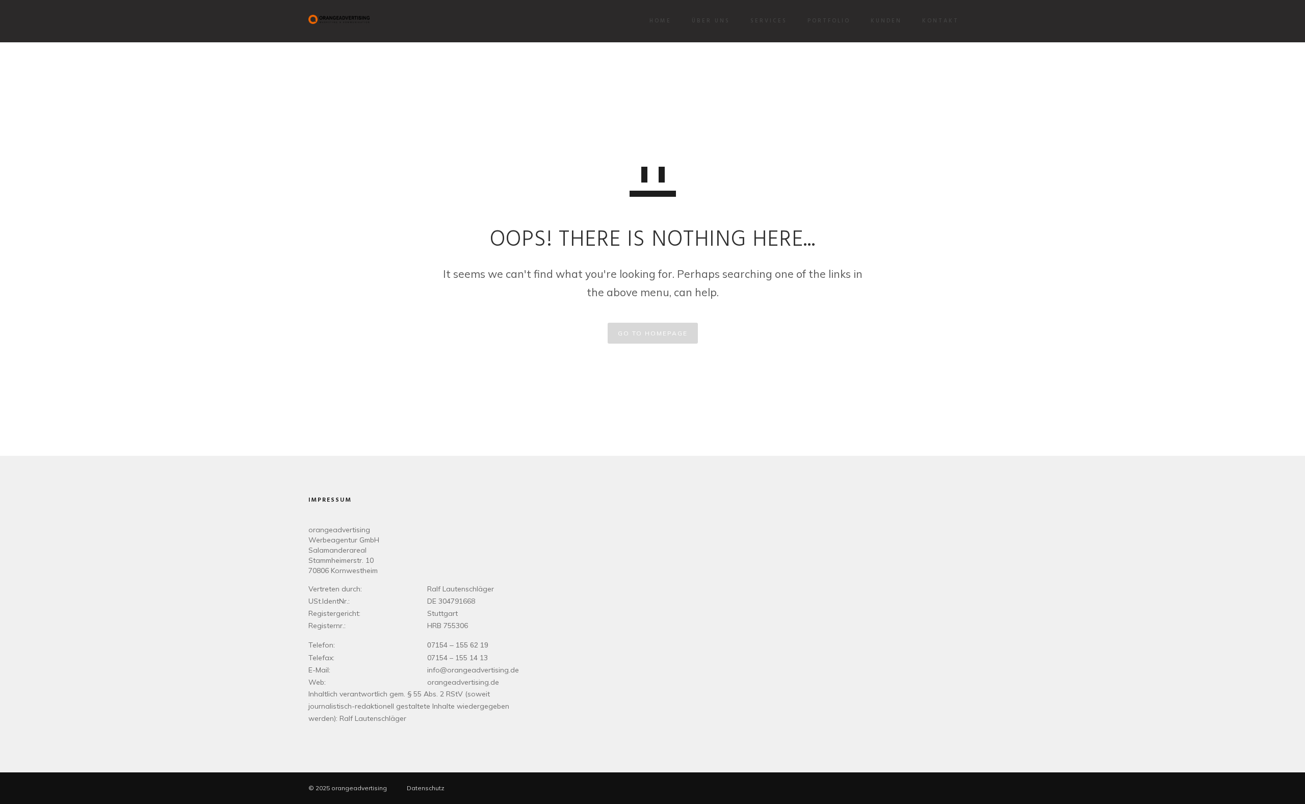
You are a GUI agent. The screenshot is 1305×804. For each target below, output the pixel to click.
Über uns (711, 20)
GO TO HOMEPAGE (653, 333)
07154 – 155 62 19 (457, 645)
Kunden (886, 20)
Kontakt (940, 20)
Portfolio (828, 20)
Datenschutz (426, 788)
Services (768, 20)
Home (660, 20)
